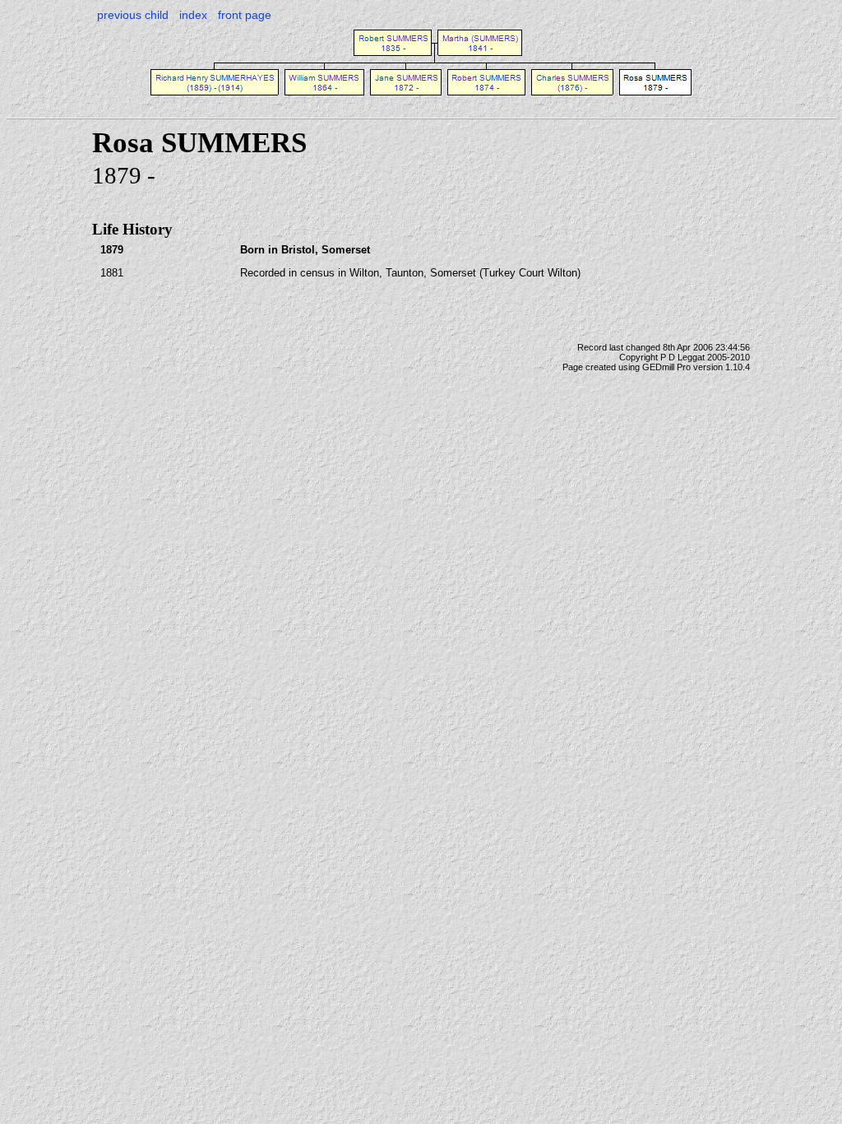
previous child (133, 14)
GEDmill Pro (666, 367)
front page (244, 14)
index (193, 14)
